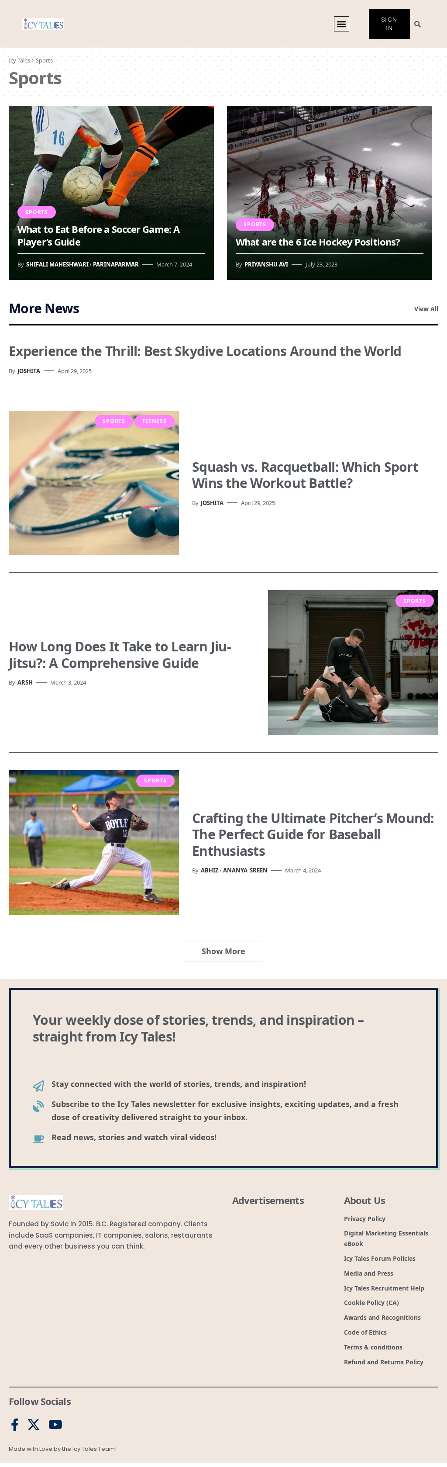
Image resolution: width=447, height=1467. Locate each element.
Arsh (25, 682)
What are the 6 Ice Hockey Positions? (318, 241)
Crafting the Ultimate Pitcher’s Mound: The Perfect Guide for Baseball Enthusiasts (313, 834)
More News (44, 308)
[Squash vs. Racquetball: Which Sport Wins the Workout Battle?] (94, 483)
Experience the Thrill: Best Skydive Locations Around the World (205, 351)
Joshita (28, 371)
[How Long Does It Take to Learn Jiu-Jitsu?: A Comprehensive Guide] (353, 662)
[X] (33, 1425)
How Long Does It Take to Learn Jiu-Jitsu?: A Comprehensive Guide (120, 654)
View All (426, 308)
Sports (36, 212)
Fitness (154, 421)
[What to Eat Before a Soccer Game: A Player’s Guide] (111, 193)
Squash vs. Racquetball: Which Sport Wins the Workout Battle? (305, 475)
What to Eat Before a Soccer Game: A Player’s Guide (98, 235)
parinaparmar (116, 264)
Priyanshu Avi (266, 264)
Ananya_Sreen (245, 870)
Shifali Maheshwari (57, 264)
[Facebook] (15, 1425)
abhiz (210, 870)
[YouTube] (55, 1425)
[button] (341, 23)
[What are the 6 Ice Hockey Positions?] (329, 193)
